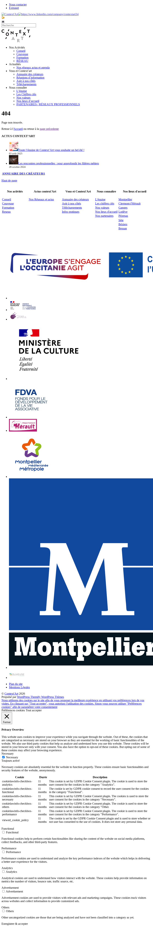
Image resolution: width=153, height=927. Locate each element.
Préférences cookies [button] (13, 710)
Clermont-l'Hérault (129, 203)
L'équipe (100, 199)
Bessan (122, 228)
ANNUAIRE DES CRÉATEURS (23, 173)
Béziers (122, 224)
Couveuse (22, 54)
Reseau (6, 211)
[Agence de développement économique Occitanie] (31, 417)
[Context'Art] (15, 41)
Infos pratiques (70, 211)
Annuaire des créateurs (29, 74)
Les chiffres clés (104, 203)
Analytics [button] (7, 868)
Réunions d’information (30, 77)
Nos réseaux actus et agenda (33, 67)
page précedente (49, 128)
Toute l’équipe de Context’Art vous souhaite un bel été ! (51, 150)
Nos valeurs (23, 97)
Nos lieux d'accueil (106, 211)
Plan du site (16, 683)
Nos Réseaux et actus (41, 199)
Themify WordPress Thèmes (47, 697)
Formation (22, 57)
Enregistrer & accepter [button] (14, 923)
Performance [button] (8, 848)
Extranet (14, 7)
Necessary (12, 757)
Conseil (20, 50)
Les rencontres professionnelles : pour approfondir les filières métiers (58, 163)
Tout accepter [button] (34, 710)
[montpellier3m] (31, 476)
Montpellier (125, 199)
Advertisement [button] (10, 887)
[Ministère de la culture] (47, 378)
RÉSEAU (22, 60)
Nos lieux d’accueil (27, 101)
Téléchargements (26, 84)
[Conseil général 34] (23, 430)
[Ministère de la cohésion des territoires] (23, 309)
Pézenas (123, 215)
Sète (121, 220)
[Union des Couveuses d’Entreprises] (17, 677)
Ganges (122, 207)
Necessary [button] (7, 753)
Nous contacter (18, 4)
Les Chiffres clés (26, 94)
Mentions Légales (19, 687)
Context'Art (11, 693)
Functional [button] (7, 828)
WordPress (23, 697)
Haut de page (9, 180)
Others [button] (5, 907)
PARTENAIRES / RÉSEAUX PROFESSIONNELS (48, 104)
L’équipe (21, 91)
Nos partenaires (104, 215)
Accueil (18, 128)
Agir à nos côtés (25, 80)
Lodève (122, 211)
